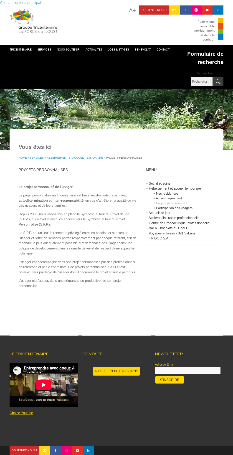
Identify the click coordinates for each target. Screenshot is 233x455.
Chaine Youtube (21, 413)
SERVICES (44, 49)
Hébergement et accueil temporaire (75, 157)
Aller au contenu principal (20, 3)
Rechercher (204, 73)
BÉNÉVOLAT (143, 49)
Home (23, 157)
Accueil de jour (159, 213)
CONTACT (163, 49)
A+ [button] (132, 10)
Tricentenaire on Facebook (185, 10)
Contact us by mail (174, 10)
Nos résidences (167, 193)
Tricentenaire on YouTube (207, 10)
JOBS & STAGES (118, 49)
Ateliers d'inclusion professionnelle (174, 218)
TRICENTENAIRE (21, 49)
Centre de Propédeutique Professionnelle (179, 223)
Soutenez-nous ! (154, 10)
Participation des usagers (174, 208)
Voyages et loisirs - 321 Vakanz (172, 233)
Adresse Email (164, 364)
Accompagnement (169, 198)
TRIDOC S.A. (159, 238)
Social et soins (159, 183)
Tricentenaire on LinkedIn (218, 10)
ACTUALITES (94, 49)
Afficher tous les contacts (116, 371)
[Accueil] (34, 23)
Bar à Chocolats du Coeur (168, 228)
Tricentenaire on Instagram (196, 10)
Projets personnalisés (171, 203)
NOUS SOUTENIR (68, 49)
